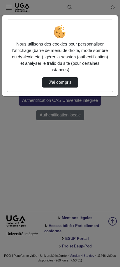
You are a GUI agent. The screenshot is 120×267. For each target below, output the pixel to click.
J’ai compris (60, 82)
